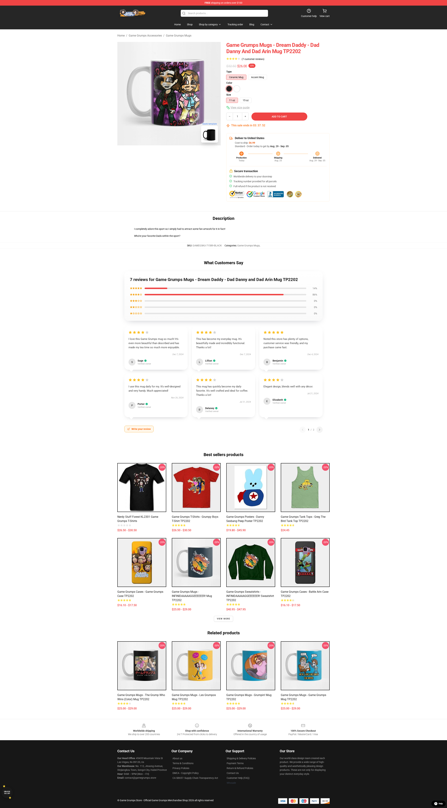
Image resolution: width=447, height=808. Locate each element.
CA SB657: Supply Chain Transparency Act (195, 778)
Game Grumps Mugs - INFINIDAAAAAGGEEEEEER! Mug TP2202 (192, 596)
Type (229, 71)
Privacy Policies (181, 768)
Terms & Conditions (183, 763)
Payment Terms (235, 763)
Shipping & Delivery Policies (241, 758)
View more (223, 619)
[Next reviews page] (319, 430)
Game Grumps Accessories (145, 35)
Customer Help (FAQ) (238, 778)
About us (177, 758)
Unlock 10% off (7, 792)
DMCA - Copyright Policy (186, 773)
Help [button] (441, 803)
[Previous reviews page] (302, 430)
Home (121, 35)
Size (228, 94)
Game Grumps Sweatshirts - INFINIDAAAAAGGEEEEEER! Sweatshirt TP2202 (250, 596)
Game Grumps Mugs (178, 35)
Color (229, 82)
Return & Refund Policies (240, 768)
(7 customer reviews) (253, 59)
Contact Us (233, 773)
